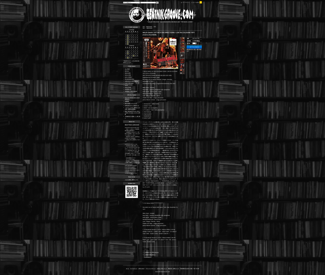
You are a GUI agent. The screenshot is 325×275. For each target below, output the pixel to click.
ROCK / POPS (128, 75)
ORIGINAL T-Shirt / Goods (131, 91)
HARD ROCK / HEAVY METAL (131, 81)
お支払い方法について (162, 268)
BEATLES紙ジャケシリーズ (131, 103)
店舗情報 (127, 101)
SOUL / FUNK (128, 87)
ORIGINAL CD (128, 89)
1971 (155, 26)
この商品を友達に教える (149, 254)
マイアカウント (186, 2)
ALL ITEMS (127, 69)
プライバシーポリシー (151, 268)
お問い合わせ (141, 268)
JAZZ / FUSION (128, 77)
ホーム (127, 268)
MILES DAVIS (149, 26)
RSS (194, 268)
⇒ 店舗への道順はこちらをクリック (132, 162)
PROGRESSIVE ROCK (129, 79)
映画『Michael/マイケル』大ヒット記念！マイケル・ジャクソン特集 (132, 113)
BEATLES (127, 71)
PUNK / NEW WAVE (129, 83)
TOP (144, 26)
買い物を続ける (147, 257)
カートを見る (197, 2)
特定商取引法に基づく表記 (186, 268)
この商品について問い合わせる (151, 252)
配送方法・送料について (173, 268)
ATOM (197, 268)
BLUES (126, 85)
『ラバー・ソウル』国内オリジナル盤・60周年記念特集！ (132, 108)
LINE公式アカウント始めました (132, 105)
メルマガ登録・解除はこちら (131, 179)
